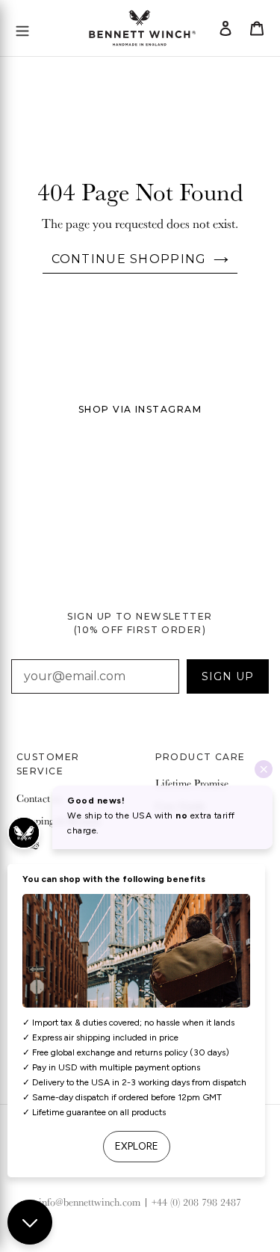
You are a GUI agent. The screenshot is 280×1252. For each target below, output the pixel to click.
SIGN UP (228, 676)
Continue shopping (129, 259)
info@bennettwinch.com (89, 1201)
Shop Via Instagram (140, 409)
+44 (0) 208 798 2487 (196, 1201)
